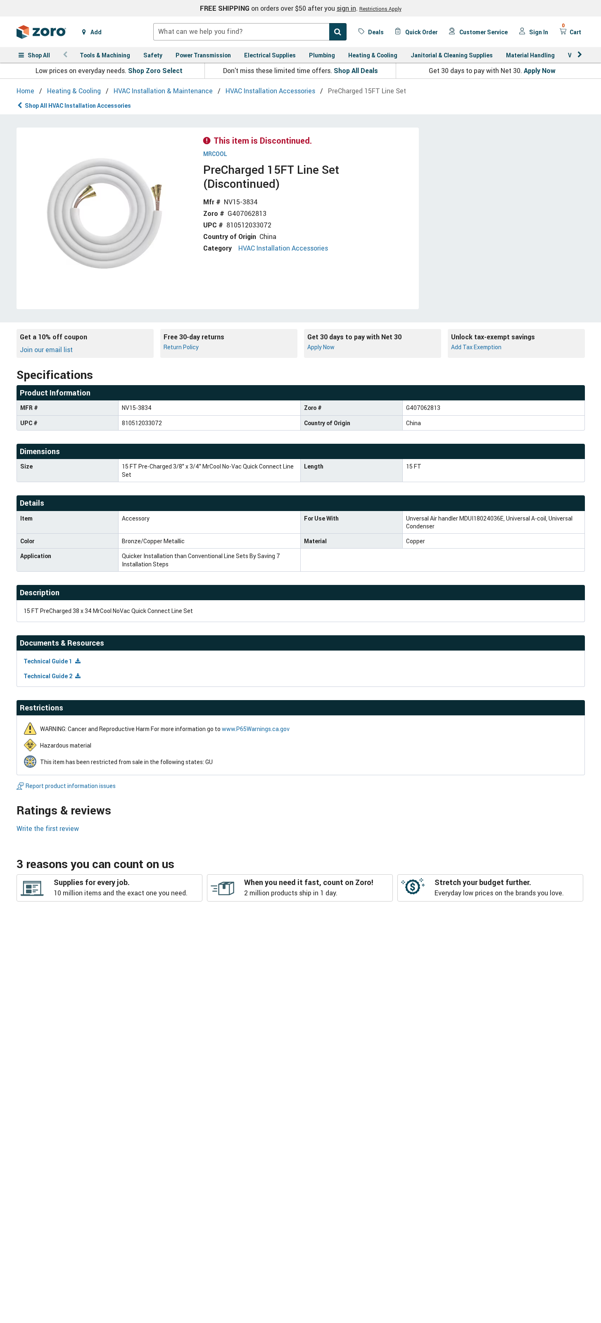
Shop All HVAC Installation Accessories (78, 105)
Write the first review (48, 828)
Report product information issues (71, 786)
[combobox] (250, 31)
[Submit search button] (338, 31)
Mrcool (215, 154)
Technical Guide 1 (49, 661)
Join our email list (46, 349)
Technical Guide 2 (49, 676)
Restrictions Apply (380, 8)
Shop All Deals (356, 70)
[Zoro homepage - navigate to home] (41, 32)
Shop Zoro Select (155, 70)
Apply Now (540, 70)
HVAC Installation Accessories (283, 248)
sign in (346, 8)
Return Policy (181, 347)
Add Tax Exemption (476, 347)
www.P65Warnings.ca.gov (256, 729)
